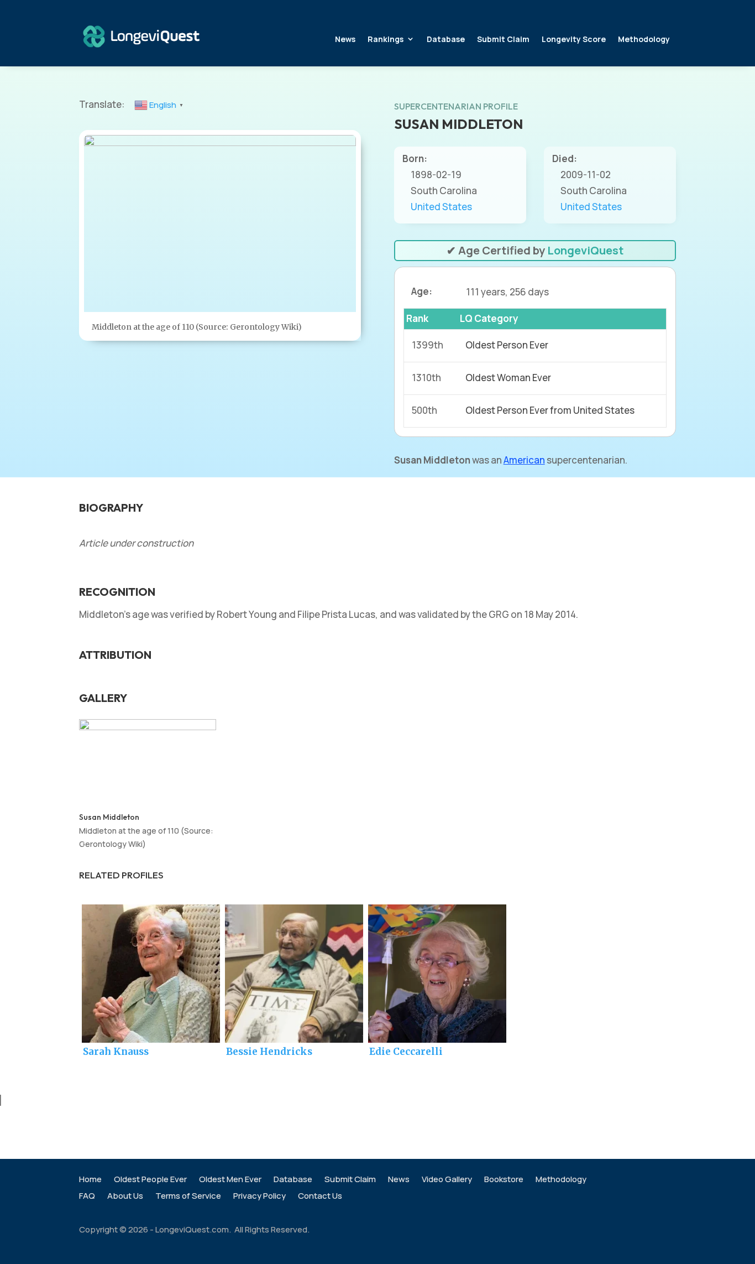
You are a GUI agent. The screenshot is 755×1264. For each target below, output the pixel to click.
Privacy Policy (259, 1196)
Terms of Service (188, 1196)
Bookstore (503, 1180)
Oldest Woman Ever (508, 377)
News (345, 39)
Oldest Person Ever (506, 345)
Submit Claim (503, 39)
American (524, 460)
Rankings (385, 39)
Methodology (644, 39)
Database (446, 39)
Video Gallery (447, 1180)
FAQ (87, 1196)
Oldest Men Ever (230, 1180)
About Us (125, 1196)
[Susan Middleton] (147, 726)
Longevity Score (574, 39)
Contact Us (320, 1196)
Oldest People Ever (150, 1180)
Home (90, 1180)
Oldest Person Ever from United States (550, 410)
